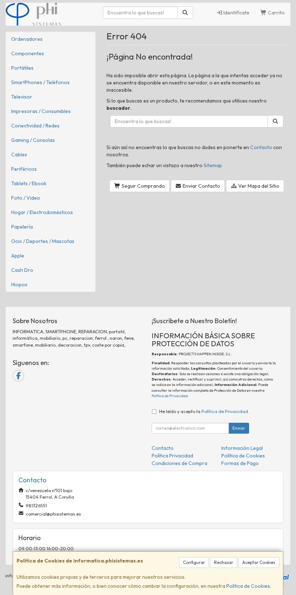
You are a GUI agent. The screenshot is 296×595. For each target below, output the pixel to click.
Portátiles (22, 68)
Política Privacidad (172, 455)
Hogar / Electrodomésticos (42, 212)
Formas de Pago (240, 463)
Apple (17, 255)
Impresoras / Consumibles (41, 111)
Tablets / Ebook (29, 183)
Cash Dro (22, 270)
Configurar (194, 562)
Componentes (27, 53)
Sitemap (213, 165)
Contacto (261, 147)
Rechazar (223, 562)
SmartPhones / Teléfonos (40, 82)
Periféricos (24, 169)
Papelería (22, 226)
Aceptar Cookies (258, 562)
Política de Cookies (248, 586)
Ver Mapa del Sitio (258, 186)
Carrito (276, 12)
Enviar (238, 428)
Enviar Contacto (201, 186)
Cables (19, 154)
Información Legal (242, 448)
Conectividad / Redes (35, 125)
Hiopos (19, 284)
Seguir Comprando (143, 186)
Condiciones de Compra (179, 463)
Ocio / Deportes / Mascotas (42, 241)
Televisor (21, 97)
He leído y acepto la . (204, 411)
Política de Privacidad (170, 396)
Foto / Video (25, 198)
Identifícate (235, 12)
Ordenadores (27, 39)
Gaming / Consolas (33, 140)
